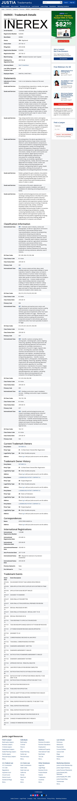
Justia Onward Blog (62, 779)
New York (23, 777)
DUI (21, 749)
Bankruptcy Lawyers (8, 742)
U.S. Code (4, 768)
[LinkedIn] (31, 795)
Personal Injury (24, 756)
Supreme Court (6, 772)
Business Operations (44, 744)
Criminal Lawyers (7, 747)
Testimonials (60, 781)
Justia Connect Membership (64, 765)
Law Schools (35, 6)
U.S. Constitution (7, 765)
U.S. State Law (25, 763)
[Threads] (40, 795)
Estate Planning (24, 752)
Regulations (5, 770)
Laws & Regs (44, 6)
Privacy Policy (51, 798)
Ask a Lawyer (15, 6)
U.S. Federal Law (7, 763)
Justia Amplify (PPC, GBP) (64, 777)
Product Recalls (42, 772)
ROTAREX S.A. (22, 446)
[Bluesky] (42, 795)
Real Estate (41, 754)
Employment (42, 747)
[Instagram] (37, 795)
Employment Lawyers (8, 749)
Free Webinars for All (62, 67)
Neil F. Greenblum (24, 65)
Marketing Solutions (63, 6)
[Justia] (9, 2)
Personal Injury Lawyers (9, 756)
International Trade (44, 752)
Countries (41, 780)
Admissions (60, 744)
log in (23, 456)
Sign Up (72, 2)
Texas (22, 780)
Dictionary (59, 742)
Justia (3, 9)
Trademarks (8, 9)
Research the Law (25, 6)
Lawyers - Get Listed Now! (63, 134)
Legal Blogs (41, 768)
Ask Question (63, 58)
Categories (15, 9)
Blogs (58, 754)
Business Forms (42, 770)
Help (35, 798)
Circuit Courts (6, 775)
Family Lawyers (6, 754)
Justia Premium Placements (64, 770)
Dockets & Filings (7, 780)
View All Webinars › (63, 104)
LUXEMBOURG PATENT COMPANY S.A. (29, 477)
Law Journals (60, 752)
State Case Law (24, 770)
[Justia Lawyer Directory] (46, 795)
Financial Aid (60, 747)
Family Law (23, 754)
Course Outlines (61, 749)
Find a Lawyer (5, 6)
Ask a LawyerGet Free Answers (61, 50)
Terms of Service (41, 798)
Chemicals (21, 9)
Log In (66, 2)
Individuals (24, 740)
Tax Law (40, 756)
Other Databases (44, 763)
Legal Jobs (41, 765)
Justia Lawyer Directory (63, 768)
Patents (40, 775)
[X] (44, 795)
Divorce (22, 747)
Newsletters (52, 6)
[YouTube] (33, 795)
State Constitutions (25, 765)
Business (41, 740)
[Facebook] (35, 795)
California (23, 772)
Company (29, 798)
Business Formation (44, 742)
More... (4, 759)
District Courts (6, 777)
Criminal (22, 744)
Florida (22, 775)
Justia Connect (14, 798)
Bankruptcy (23, 742)
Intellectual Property (44, 749)
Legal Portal (23, 798)
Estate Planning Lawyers (9, 752)
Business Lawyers (7, 744)
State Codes (23, 768)
